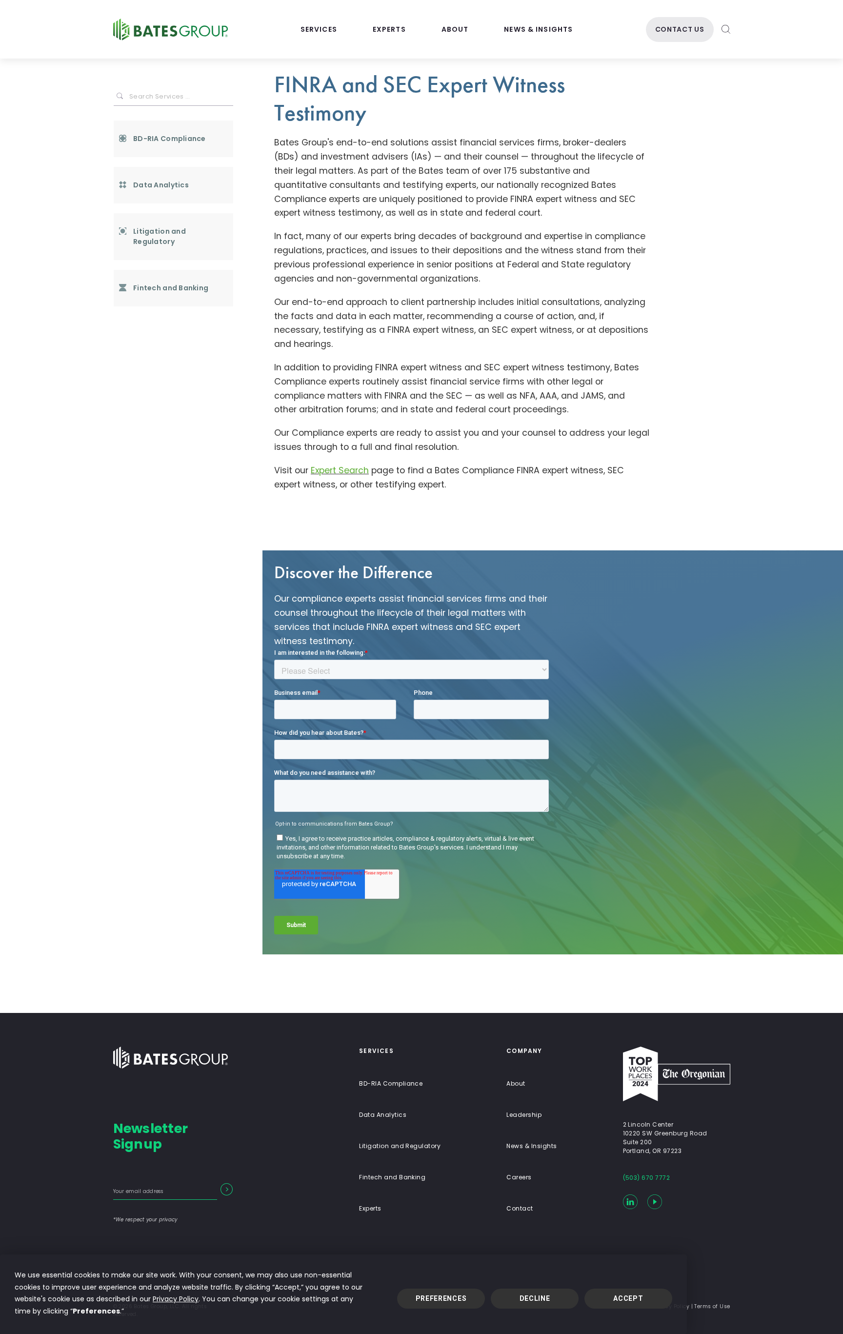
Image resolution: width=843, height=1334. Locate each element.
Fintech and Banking (170, 288)
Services (319, 29)
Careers (518, 1177)
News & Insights (538, 29)
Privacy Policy (176, 1299)
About (455, 29)
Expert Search (340, 470)
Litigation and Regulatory (159, 236)
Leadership (524, 1115)
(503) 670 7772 (646, 1177)
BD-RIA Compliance (169, 138)
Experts (389, 29)
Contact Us (679, 29)
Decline (535, 1298)
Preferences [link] (96, 1311)
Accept (628, 1298)
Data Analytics (161, 185)
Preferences (441, 1298)
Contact (519, 1208)
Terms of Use (712, 1306)
